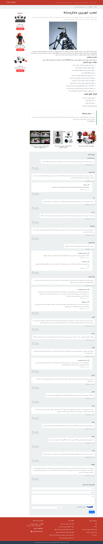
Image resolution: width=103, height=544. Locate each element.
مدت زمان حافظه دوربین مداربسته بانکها (64, 529)
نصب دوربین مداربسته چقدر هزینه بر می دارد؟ (83, 75)
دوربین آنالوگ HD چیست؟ (87, 73)
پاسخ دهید (36, 167)
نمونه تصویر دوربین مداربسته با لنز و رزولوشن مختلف (40, 146)
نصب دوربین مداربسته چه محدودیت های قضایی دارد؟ (81, 91)
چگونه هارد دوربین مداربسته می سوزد (65, 532)
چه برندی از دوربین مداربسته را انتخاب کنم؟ (83, 65)
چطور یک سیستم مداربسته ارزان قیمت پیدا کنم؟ (82, 78)
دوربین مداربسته (39, 53)
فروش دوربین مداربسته (88, 98)
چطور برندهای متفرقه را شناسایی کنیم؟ (84, 68)
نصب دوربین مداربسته (67, 2)
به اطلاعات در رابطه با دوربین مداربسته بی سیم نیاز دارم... (80, 88)
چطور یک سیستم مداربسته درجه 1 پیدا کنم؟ (83, 80)
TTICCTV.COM (10, 2)
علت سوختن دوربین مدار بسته (66, 538)
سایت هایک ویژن (90, 100)
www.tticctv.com (92, 106)
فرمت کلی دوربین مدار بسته (67, 524)
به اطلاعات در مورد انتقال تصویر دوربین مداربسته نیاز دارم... (79, 86)
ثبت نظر (92, 512)
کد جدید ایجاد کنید (81, 507)
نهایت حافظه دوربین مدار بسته (66, 526)
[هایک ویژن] (17, 21)
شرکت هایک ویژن (90, 103)
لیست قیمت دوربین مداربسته (81, 2)
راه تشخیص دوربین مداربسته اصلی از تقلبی (63, 146)
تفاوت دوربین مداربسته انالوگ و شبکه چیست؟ (83, 70)
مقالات (91, 2)
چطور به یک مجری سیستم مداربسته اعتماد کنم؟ (82, 83)
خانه (95, 2)
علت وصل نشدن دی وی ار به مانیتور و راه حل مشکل (61, 535)
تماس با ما (57, 2)
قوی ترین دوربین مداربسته (86, 146)
